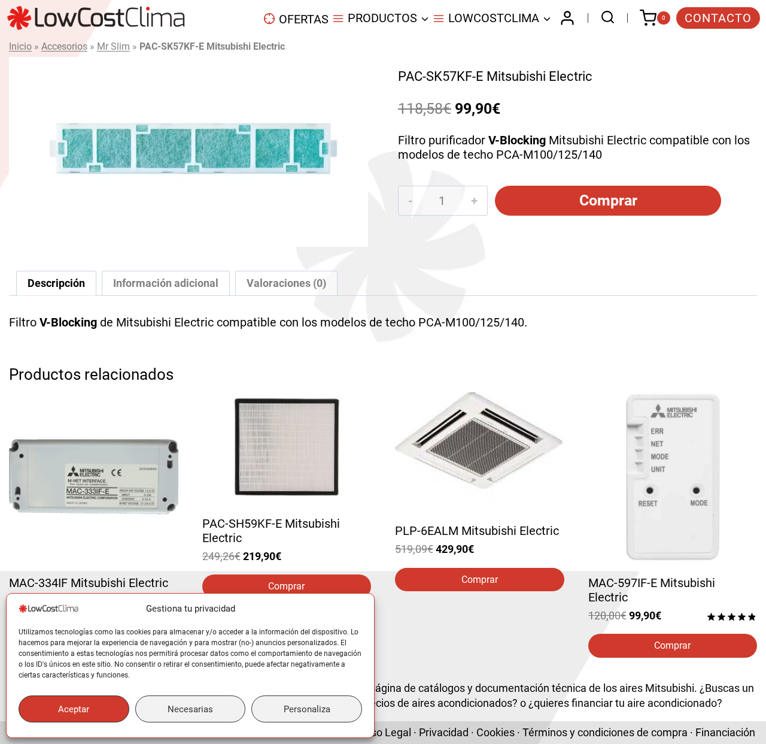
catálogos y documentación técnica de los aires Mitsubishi (556, 688)
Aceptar (73, 709)
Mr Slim (113, 46)
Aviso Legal (383, 732)
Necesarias (190, 709)
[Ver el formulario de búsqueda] (604, 18)
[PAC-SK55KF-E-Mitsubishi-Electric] (188, 152)
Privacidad (444, 732)
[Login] (567, 18)
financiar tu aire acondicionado (644, 703)
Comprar (608, 200)
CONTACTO (718, 18)
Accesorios (64, 46)
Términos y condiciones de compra (605, 732)
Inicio (20, 46)
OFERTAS (304, 19)
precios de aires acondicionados (436, 703)
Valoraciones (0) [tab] (286, 283)
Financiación (725, 732)
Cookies (495, 732)
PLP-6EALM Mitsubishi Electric (477, 531)
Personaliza (307, 709)
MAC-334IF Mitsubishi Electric (88, 583)
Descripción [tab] (56, 283)
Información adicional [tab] (165, 283)
